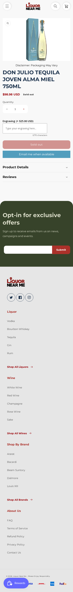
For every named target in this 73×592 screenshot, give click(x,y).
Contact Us (14, 552)
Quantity (8, 102)
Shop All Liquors (17, 366)
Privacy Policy (16, 544)
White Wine (14, 387)
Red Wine (13, 395)
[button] (7, 6)
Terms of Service (17, 528)
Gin (9, 345)
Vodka (11, 321)
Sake (10, 419)
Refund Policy (15, 536)
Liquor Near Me (19, 576)
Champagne (14, 403)
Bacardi (12, 462)
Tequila (11, 337)
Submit (61, 249)
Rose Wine (13, 411)
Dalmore (12, 478)
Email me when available (36, 154)
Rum (10, 353)
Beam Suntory (16, 470)
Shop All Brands (17, 499)
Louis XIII (12, 486)
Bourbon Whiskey (18, 329)
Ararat (11, 454)
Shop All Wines (17, 433)
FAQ (10, 520)
